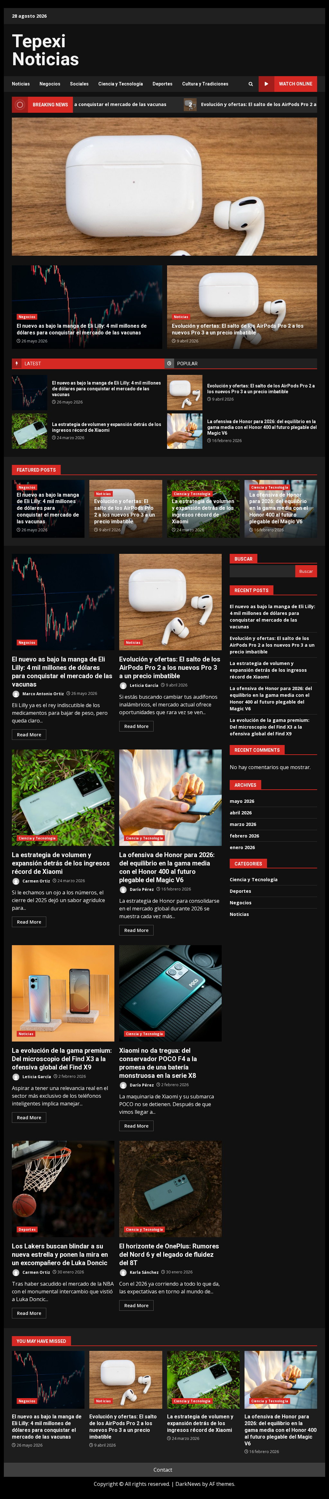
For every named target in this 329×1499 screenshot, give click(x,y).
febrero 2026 (244, 836)
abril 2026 (241, 813)
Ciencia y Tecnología (120, 83)
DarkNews (188, 1483)
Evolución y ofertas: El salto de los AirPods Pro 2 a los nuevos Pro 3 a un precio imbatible (184, 392)
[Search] (251, 84)
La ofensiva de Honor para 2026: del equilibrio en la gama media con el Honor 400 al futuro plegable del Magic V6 (184, 431)
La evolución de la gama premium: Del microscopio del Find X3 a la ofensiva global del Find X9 (63, 993)
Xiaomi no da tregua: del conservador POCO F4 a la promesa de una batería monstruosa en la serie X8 (170, 993)
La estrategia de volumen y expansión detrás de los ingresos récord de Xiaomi (164, 214)
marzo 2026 (243, 824)
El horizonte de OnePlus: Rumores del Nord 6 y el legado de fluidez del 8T (170, 1189)
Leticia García (143, 685)
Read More (29, 735)
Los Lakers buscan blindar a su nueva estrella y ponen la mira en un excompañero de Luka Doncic (63, 1189)
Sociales (79, 83)
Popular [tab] (187, 363)
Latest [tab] (33, 363)
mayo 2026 (242, 801)
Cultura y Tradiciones (205, 83)
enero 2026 (242, 847)
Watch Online (295, 83)
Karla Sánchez (144, 1272)
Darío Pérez (141, 889)
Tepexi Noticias (45, 50)
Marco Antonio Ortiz (43, 693)
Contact (163, 1469)
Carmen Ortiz (36, 880)
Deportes (163, 83)
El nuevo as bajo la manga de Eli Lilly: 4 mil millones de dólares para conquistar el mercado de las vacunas (29, 392)
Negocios (50, 83)
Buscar (244, 559)
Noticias (21, 83)
